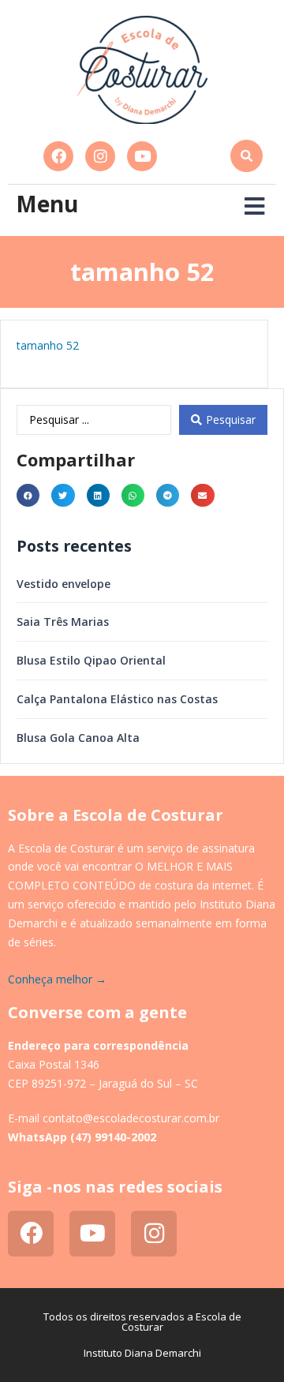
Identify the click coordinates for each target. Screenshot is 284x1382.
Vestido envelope (63, 583)
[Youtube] (142, 156)
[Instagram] (100, 156)
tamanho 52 (48, 345)
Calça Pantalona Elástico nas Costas (117, 698)
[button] (246, 156)
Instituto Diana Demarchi (142, 1353)
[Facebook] (58, 156)
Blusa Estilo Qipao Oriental (91, 660)
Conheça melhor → (57, 979)
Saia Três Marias (63, 621)
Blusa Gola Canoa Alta (78, 737)
